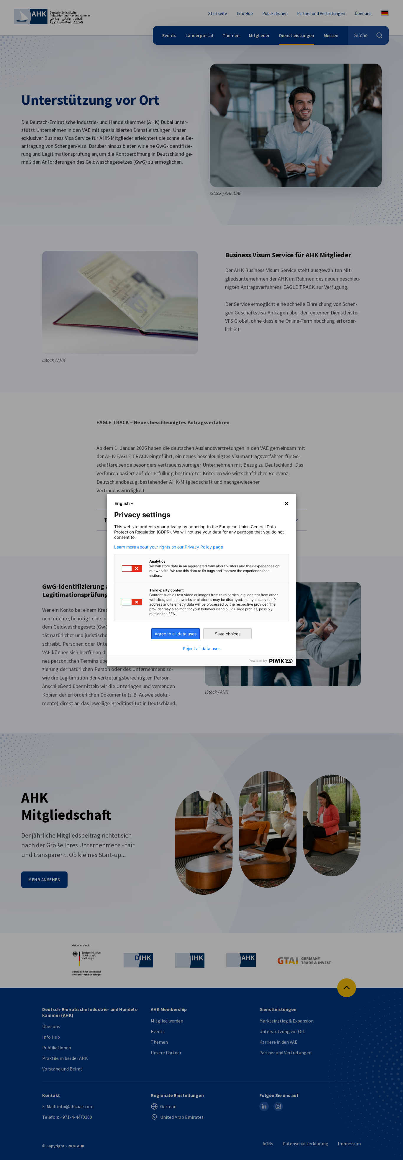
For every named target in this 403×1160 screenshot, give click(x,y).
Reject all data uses (201, 648)
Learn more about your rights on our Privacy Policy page (168, 547)
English (122, 503)
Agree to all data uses (175, 633)
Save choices (227, 633)
